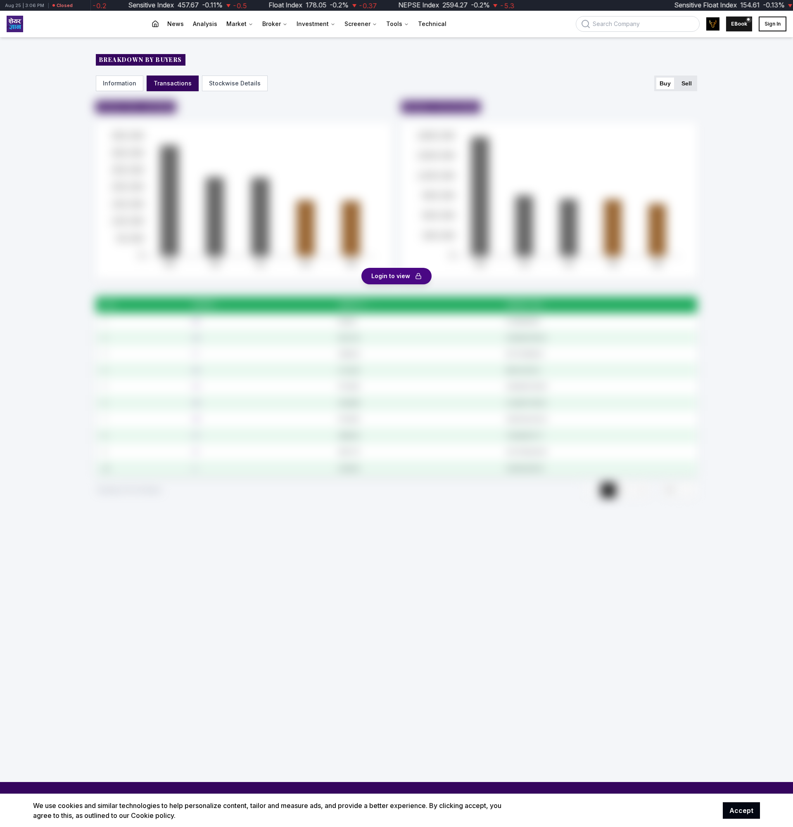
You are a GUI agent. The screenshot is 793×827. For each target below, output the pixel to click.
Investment (313, 23)
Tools (394, 23)
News (175, 23)
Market (236, 23)
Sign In (773, 24)
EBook (739, 24)
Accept (741, 810)
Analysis (205, 23)
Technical (432, 23)
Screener (357, 23)
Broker (271, 23)
